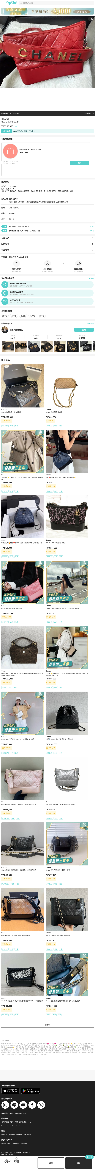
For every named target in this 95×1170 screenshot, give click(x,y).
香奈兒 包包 (62, 1049)
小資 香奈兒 (50, 1051)
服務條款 (19, 1134)
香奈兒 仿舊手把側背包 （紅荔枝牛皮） (77, 1045)
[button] (12, 337)
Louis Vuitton (16, 1126)
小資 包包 (22, 1054)
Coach (3, 1126)
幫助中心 (4, 1134)
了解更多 (90, 278)
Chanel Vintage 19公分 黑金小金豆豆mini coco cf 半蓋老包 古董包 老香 (23, 1043)
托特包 (32, 316)
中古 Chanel (29, 1053)
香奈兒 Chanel (34, 1049)
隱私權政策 (27, 1134)
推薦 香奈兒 (76, 1051)
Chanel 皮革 (71, 1049)
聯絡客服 (12, 1134)
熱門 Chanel (20, 1053)
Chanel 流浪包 (81, 1049)
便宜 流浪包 (56, 1053)
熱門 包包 (29, 1054)
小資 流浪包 (65, 1053)
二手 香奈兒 (32, 1051)
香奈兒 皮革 (43, 1049)
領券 (79, 163)
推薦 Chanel (39, 1053)
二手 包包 (7, 1054)
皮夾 (29, 1122)
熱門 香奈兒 (58, 1051)
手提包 (23, 316)
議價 (51, 1163)
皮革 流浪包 (7, 1051)
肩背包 (13, 316)
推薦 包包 (44, 1054)
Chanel (11, 213)
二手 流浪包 (47, 1053)
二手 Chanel (85, 1051)
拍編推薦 (16, 1143)
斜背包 (16, 208)
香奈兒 (6, 1049)
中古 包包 (36, 1054)
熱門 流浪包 (73, 1053)
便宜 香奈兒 (41, 1051)
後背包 (41, 316)
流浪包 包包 (23, 1051)
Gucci (9, 1126)
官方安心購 (14, 1122)
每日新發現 (5, 1122)
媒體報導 (24, 1143)
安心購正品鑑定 (6, 1143)
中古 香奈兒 (67, 1051)
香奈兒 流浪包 (53, 1049)
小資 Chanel (11, 1053)
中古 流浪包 (82, 1053)
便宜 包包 (14, 1054)
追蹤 (84, 330)
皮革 (17, 1049)
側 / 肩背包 (23, 1122)
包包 (26, 1049)
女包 (11, 208)
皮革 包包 (16, 1051)
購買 (78, 1163)
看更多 (47, 1025)
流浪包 (22, 1049)
